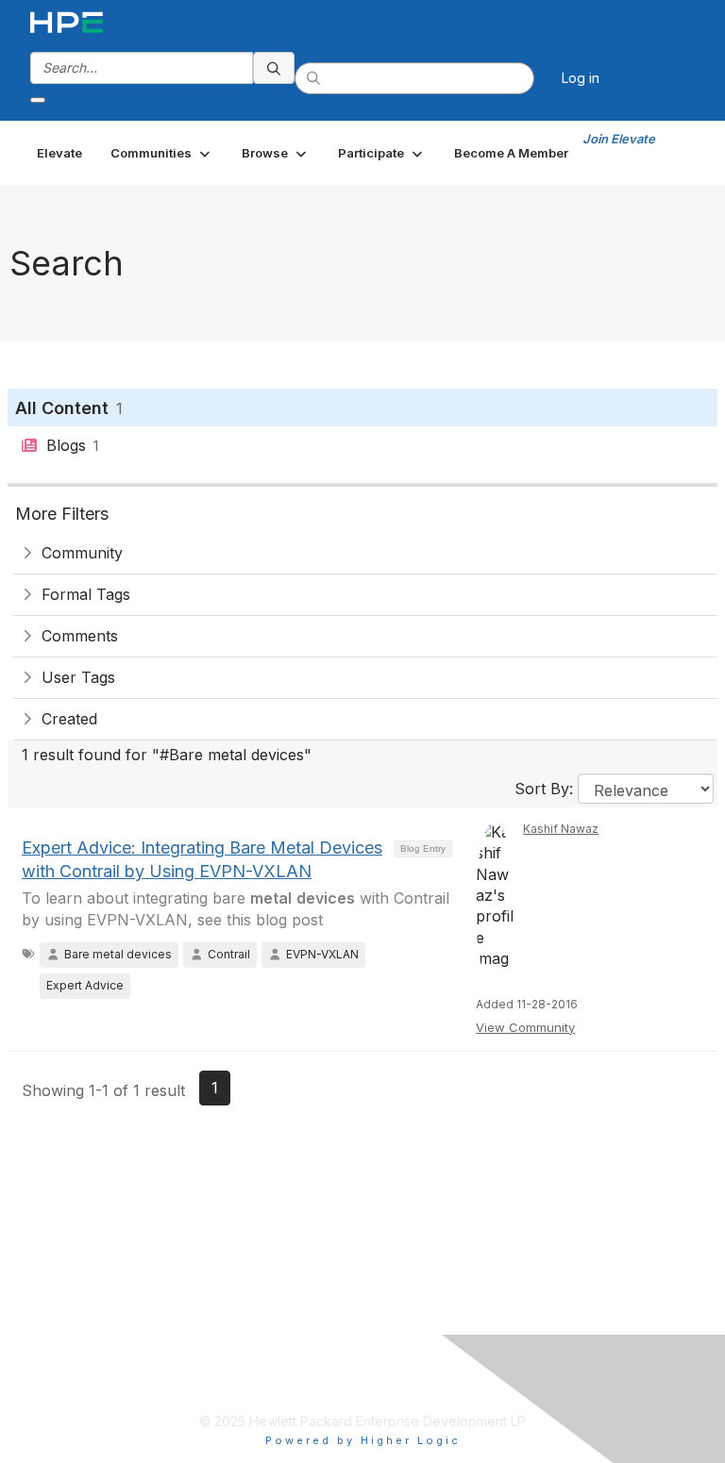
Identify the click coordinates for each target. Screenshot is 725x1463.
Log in (580, 78)
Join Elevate (618, 138)
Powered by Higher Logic (363, 1440)
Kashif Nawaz (561, 829)
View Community (525, 1027)
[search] (274, 68)
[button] (162, 153)
